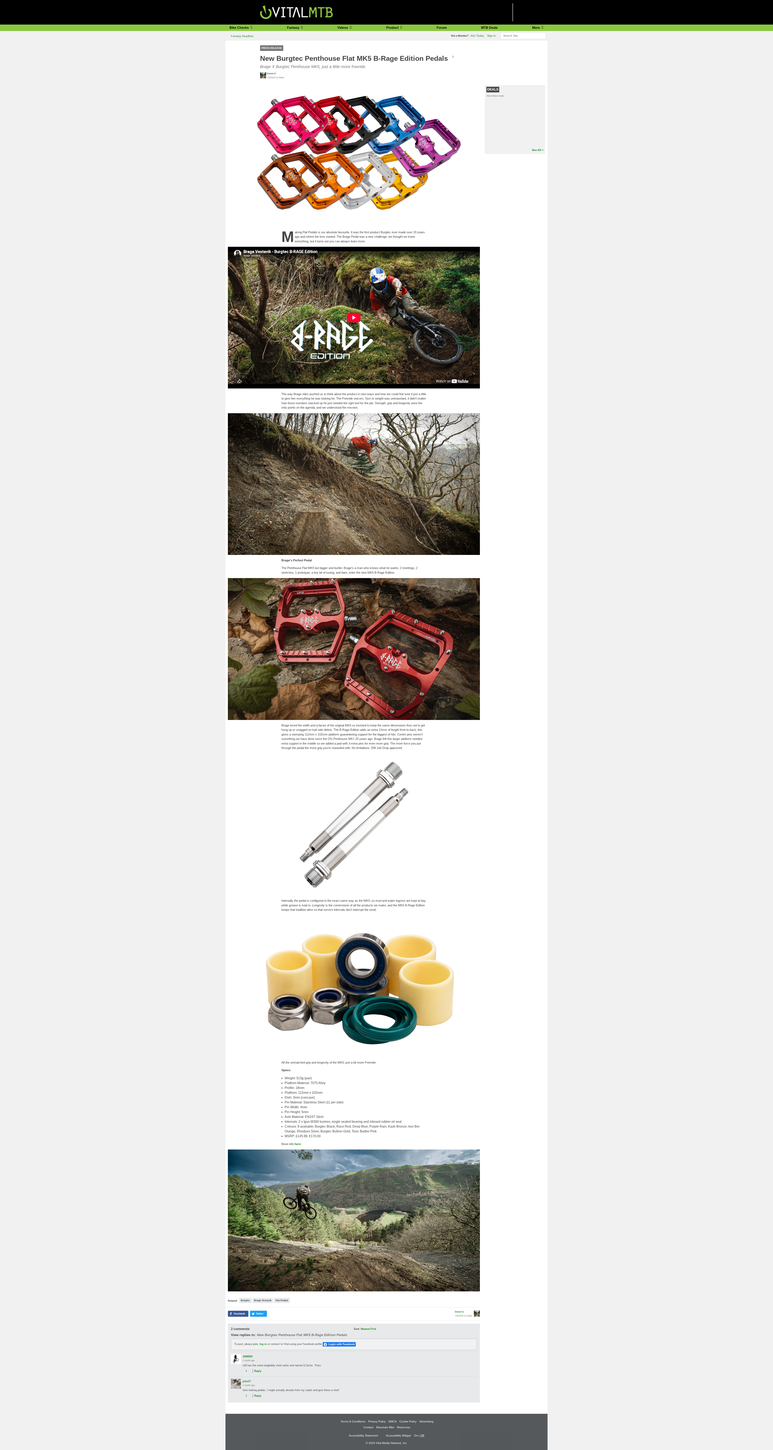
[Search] (542, 36)
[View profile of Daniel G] (263, 75)
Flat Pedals (282, 1300)
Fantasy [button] (293, 27)
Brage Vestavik (263, 1300)
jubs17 (247, 1381)
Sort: (357, 1328)
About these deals (495, 96)
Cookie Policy (407, 1421)
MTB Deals (489, 27)
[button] (354, 152)
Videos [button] (343, 27)
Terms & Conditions (353, 1421)
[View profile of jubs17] (236, 1384)
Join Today (477, 35)
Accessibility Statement (363, 1435)
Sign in (491, 35)
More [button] (536, 27)
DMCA (392, 1421)
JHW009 (247, 1356)
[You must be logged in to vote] (244, 1371)
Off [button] (422, 1435)
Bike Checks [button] (239, 27)
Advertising (426, 1421)
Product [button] (392, 27)
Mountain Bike (385, 1427)
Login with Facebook (342, 1344)
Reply (257, 1371)
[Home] (296, 12)
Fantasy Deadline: (242, 36)
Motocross (403, 1427)
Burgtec (245, 1300)
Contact (368, 1427)
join (255, 1344)
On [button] (416, 1435)
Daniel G (271, 73)
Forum (442, 27)
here (298, 1144)
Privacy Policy (377, 1421)
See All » (538, 150)
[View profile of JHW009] (236, 1359)
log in (263, 1344)
